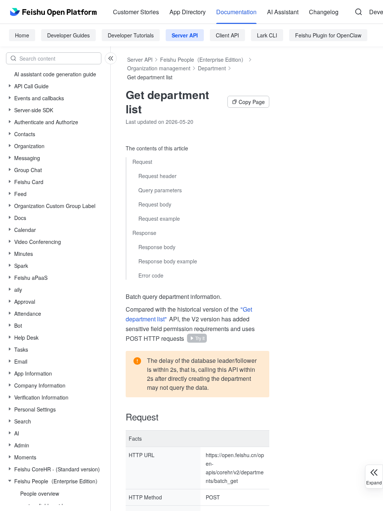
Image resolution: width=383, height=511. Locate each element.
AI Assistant (282, 11)
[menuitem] (136, 12)
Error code (150, 275)
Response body (156, 247)
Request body (154, 204)
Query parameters (160, 190)
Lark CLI (267, 35)
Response (144, 232)
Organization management (158, 68)
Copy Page (252, 101)
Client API (227, 35)
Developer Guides (68, 35)
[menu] (226, 12)
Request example (159, 218)
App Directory (187, 11)
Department (212, 68)
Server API (185, 35)
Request (142, 161)
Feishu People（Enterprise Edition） (203, 59)
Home (22, 35)
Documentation (236, 11)
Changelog (323, 11)
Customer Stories (136, 11)
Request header (157, 176)
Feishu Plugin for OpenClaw (328, 35)
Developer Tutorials (131, 35)
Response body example (167, 261)
